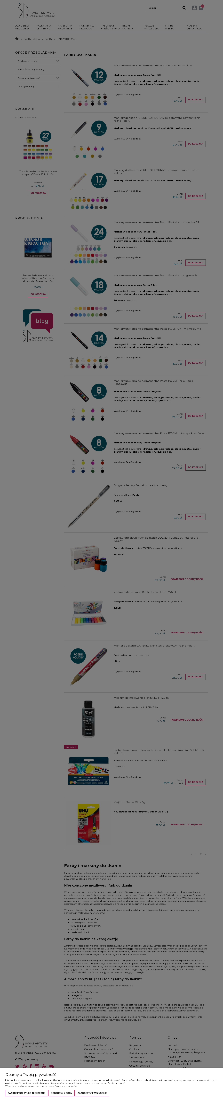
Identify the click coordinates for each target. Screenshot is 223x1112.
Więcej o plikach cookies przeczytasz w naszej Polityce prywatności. (41, 1086)
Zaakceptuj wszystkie (92, 1093)
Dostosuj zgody (61, 1093)
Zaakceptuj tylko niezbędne (26, 1093)
